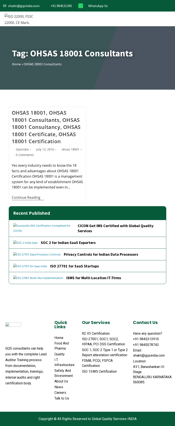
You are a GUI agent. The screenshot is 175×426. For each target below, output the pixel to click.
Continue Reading (28, 197)
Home (16, 64)
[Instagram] (156, 5)
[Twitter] (149, 5)
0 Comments (25, 155)
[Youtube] (170, 5)
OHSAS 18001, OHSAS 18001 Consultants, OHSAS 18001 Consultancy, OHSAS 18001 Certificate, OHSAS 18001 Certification (46, 127)
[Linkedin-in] (163, 5)
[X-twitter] (15, 394)
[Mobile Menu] (168, 18)
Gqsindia (22, 149)
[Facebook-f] (142, 5)
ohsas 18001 (70, 149)
